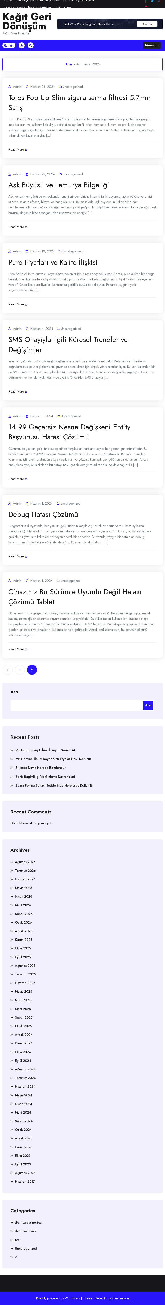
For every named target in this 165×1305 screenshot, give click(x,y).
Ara (14, 691)
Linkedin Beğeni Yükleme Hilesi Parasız (27, 8)
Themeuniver (120, 1298)
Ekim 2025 (23, 948)
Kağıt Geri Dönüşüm (27, 21)
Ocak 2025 (23, 1026)
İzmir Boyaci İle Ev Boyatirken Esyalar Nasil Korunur (53, 759)
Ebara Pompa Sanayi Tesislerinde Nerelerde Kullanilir (54, 785)
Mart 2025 (23, 1009)
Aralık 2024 (24, 1034)
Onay (67, 8)
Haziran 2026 (25, 879)
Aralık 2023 (23, 1138)
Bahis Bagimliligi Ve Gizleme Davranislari (45, 776)
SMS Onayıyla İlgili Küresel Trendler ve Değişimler (68, 344)
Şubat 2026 (24, 914)
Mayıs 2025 (23, 991)
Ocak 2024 (23, 1129)
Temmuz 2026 (25, 870)
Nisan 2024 (23, 1104)
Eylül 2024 (23, 1060)
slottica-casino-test (28, 1222)
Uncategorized (73, 86)
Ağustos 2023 (25, 1173)
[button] (152, 45)
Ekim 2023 (23, 1155)
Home (68, 64)
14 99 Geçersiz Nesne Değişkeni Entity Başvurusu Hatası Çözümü (69, 432)
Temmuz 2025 (25, 974)
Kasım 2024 (23, 1043)
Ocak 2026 (23, 922)
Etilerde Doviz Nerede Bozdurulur (40, 767)
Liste (57, 8)
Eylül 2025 (23, 957)
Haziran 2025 (25, 983)
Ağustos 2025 (25, 965)
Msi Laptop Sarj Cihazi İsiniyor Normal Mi (45, 750)
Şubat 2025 (23, 1017)
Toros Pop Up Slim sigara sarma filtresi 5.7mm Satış (79, 102)
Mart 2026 (23, 905)
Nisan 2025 (23, 1000)
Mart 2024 (23, 1112)
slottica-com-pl (25, 1231)
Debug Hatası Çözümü (43, 514)
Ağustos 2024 (25, 1069)
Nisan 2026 (23, 896)
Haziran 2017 (25, 1181)
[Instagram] (146, 7)
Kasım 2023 (23, 1147)
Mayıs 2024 (23, 1095)
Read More (16, 149)
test (18, 1240)
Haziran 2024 (25, 1086)
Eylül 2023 (23, 1164)
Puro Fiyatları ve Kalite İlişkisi (53, 262)
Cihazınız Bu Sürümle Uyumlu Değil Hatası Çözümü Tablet (74, 597)
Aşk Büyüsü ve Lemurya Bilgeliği (58, 185)
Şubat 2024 (24, 1121)
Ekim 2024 (23, 1052)
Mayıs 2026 (23, 888)
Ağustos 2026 (25, 862)
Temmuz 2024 (25, 1078)
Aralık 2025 (23, 931)
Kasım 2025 (23, 939)
